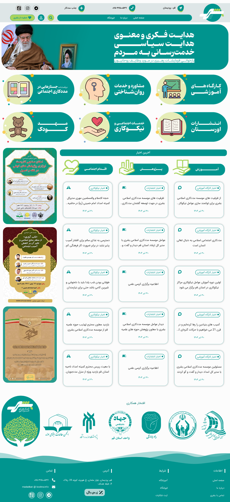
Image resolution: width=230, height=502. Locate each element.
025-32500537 (41, 480)
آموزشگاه (163, 480)
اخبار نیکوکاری (98, 188)
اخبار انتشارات (153, 188)
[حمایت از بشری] (29, 17)
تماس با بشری (217, 495)
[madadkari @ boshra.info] (53, 487)
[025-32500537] (53, 480)
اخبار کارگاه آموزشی (206, 188)
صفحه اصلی (138, 18)
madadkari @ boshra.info (35, 487)
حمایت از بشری (20, 17)
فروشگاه (111, 18)
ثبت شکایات (162, 495)
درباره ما (124, 18)
